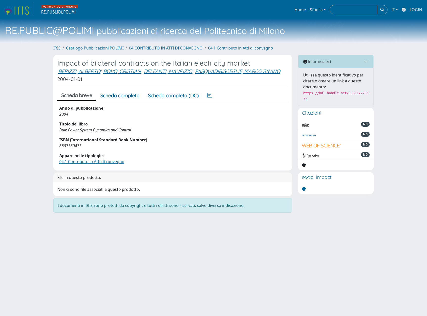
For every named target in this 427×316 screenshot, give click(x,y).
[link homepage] (18, 10)
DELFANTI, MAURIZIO (168, 71)
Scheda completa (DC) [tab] (173, 95)
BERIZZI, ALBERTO (79, 71)
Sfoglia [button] (316, 9)
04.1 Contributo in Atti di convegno (240, 48)
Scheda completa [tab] (120, 95)
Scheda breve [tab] (76, 95)
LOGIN (416, 9)
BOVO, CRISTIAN (122, 71)
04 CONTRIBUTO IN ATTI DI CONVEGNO (166, 48)
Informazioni (319, 61)
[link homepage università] (60, 10)
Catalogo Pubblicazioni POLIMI (95, 48)
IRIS (57, 48)
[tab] (209, 95)
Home (300, 9)
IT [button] (393, 9)
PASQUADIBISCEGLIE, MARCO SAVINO (237, 71)
